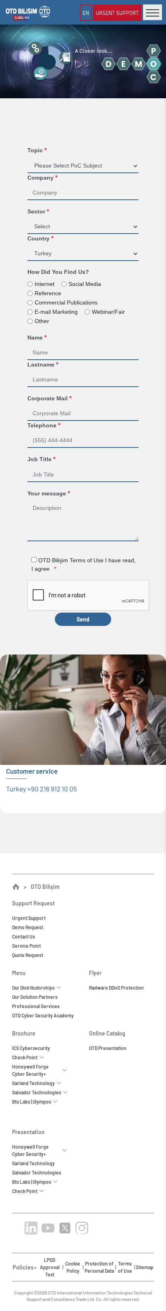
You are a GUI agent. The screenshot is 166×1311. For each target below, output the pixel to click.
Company (42, 177)
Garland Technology (33, 1163)
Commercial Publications (66, 302)
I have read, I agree (83, 564)
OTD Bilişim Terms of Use (71, 560)
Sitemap (145, 1267)
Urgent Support (29, 918)
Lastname (42, 364)
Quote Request (27, 955)
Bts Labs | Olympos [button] (32, 1101)
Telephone (43, 425)
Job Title (41, 459)
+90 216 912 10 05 (52, 789)
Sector (38, 211)
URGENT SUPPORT (117, 12)
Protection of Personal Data (99, 1267)
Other (42, 321)
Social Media (84, 284)
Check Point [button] (25, 1057)
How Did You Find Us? (58, 272)
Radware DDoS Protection (116, 987)
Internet (44, 284)
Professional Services (36, 1006)
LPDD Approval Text (50, 1267)
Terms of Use (125, 1267)
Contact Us (23, 936)
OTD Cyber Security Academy (43, 1015)
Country (40, 238)
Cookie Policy (72, 1267)
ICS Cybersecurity (31, 1048)
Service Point (26, 946)
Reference (48, 293)
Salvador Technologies (36, 1172)
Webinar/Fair (108, 312)
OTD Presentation (108, 1048)
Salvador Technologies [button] (37, 1092)
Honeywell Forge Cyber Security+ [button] (30, 1070)
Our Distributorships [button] (34, 987)
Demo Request (27, 927)
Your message (48, 493)
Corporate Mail (49, 398)
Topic (37, 150)
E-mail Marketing (56, 312)
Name (37, 337)
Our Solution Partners (35, 997)
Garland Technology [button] (34, 1083)
